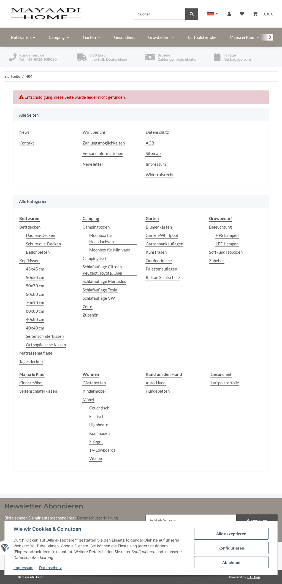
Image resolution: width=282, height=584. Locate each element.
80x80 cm (35, 311)
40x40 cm (35, 327)
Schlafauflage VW (99, 298)
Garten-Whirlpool (162, 235)
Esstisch (96, 416)
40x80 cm (35, 319)
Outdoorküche (159, 260)
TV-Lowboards (102, 450)
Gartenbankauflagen (164, 243)
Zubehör (90, 314)
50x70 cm (35, 285)
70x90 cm (35, 302)
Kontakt (26, 142)
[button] (212, 14)
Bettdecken (29, 226)
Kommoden (99, 433)
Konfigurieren (231, 548)
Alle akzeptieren (231, 533)
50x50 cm (35, 277)
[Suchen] (191, 14)
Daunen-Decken (40, 235)
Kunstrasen (156, 252)
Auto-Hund (156, 382)
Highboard (98, 424)
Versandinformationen (103, 153)
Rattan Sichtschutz (163, 277)
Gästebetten (94, 382)
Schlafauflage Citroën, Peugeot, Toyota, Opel (103, 269)
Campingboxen (96, 226)
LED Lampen (227, 243)
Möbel (88, 399)
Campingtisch (95, 258)
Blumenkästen (159, 226)
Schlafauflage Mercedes (104, 281)
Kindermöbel (30, 382)
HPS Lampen (227, 235)
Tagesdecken (31, 361)
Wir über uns (94, 132)
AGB (150, 142)
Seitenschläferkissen (45, 336)
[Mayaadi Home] (46, 14)
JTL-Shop (253, 577)
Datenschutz (50, 567)
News (24, 132)
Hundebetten (158, 391)
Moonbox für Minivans (109, 249)
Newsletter (93, 164)
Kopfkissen (29, 260)
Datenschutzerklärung (97, 517)
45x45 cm (35, 268)
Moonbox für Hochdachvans (102, 238)
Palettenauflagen (161, 268)
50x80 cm (35, 294)
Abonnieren (257, 520)
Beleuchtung (220, 226)
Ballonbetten (38, 252)
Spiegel (95, 441)
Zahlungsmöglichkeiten (104, 142)
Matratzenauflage (35, 352)
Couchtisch (99, 407)
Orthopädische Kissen (46, 344)
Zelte (87, 306)
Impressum (23, 567)
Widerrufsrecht (160, 174)
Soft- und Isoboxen (226, 252)
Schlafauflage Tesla (100, 289)
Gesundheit (221, 374)
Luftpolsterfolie (225, 382)
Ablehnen (231, 562)
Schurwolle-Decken (43, 243)
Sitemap (153, 153)
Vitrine (95, 458)
